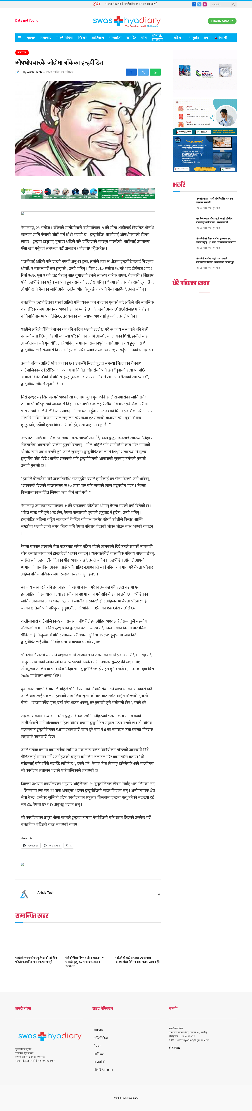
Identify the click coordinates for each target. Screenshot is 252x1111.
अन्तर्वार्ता (115, 38)
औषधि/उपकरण (157, 37)
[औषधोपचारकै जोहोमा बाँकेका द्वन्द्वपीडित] (88, 128)
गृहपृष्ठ (31, 38)
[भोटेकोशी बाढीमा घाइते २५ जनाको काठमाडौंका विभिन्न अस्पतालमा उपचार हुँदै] (138, 940)
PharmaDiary (222, 21)
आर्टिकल (98, 38)
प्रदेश (177, 38)
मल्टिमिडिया (64, 38)
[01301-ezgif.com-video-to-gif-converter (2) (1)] (205, 97)
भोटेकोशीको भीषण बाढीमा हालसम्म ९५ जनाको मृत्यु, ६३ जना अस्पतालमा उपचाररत (85, 962)
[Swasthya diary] (126, 20)
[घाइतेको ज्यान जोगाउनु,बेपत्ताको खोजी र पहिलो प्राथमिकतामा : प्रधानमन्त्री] (38, 940)
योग (144, 38)
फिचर (82, 38)
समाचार (45, 38)
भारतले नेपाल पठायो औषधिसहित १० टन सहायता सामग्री (131, 3)
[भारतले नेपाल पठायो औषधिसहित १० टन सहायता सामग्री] (183, 203)
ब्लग (207, 38)
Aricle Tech (34, 72)
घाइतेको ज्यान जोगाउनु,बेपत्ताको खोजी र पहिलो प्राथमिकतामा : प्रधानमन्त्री (36, 960)
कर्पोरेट (131, 38)
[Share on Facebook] (131, 72)
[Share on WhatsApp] (155, 72)
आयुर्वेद (194, 38)
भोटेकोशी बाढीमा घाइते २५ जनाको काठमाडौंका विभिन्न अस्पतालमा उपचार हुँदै (137, 960)
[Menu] (19, 38)
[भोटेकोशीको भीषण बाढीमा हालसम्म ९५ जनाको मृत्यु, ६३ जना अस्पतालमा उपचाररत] (88, 940)
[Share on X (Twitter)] (143, 72)
